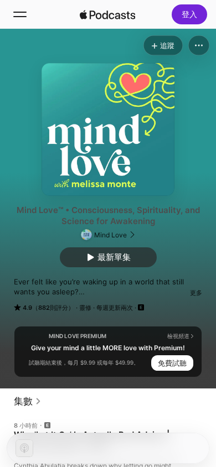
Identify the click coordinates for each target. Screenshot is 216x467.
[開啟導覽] (20, 14)
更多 (196, 293)
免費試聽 (172, 363)
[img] (107, 14)
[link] (28, 401)
